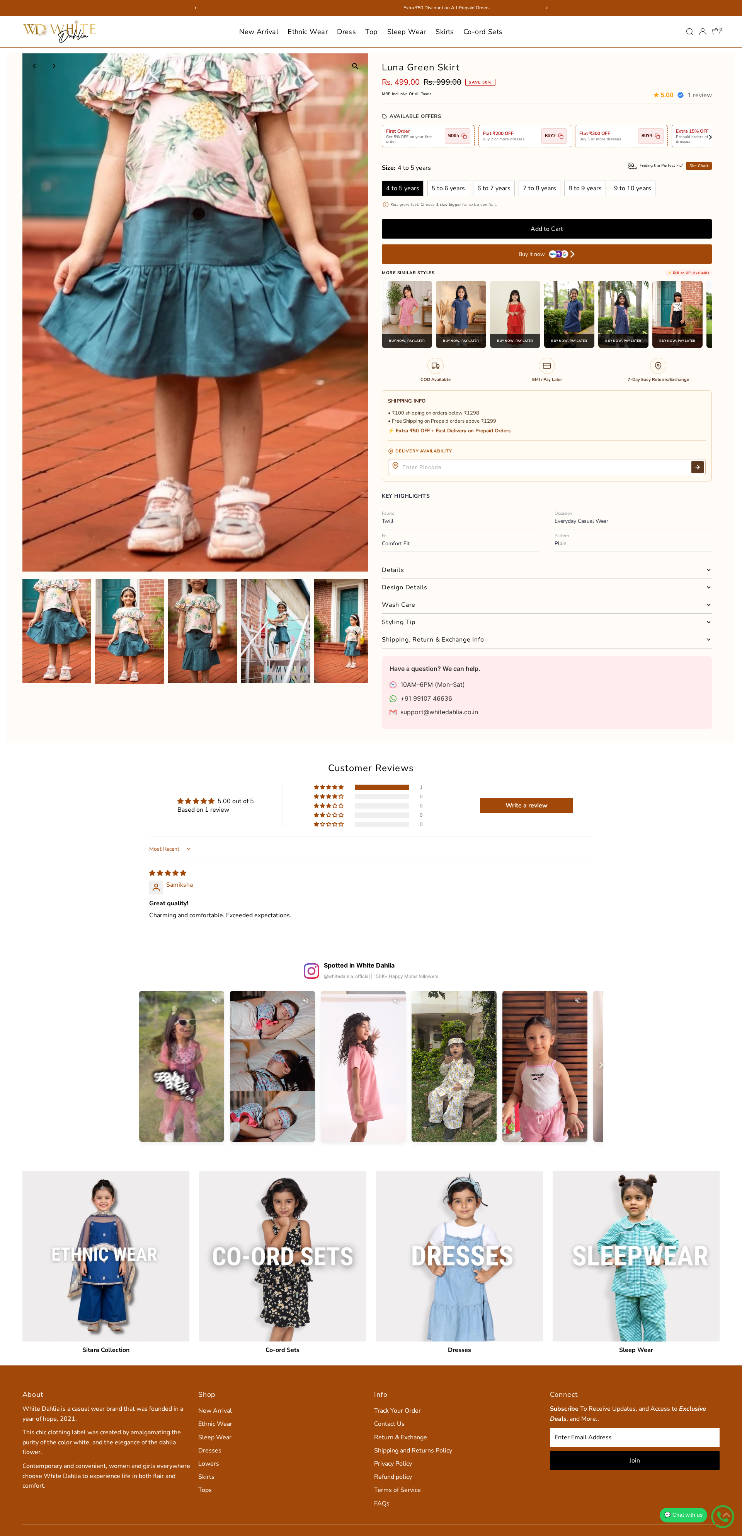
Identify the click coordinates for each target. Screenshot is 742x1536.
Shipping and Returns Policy (413, 1450)
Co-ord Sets (483, 31)
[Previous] (35, 66)
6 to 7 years (494, 188)
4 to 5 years (402, 188)
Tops (205, 1490)
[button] (329, 787)
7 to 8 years (539, 188)
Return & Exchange (400, 1437)
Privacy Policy (393, 1463)
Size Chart (698, 166)
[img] (167, 873)
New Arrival (258, 31)
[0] (716, 31)
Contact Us (389, 1424)
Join (635, 1460)
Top (371, 31)
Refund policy (393, 1477)
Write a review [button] (526, 805)
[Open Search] (689, 31)
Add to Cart (547, 229)
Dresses (209, 1450)
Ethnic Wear (308, 31)
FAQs (382, 1503)
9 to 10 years (632, 188)
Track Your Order (397, 1410)
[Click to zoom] (355, 66)
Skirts (445, 31)
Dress (346, 31)
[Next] (54, 66)
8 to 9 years (585, 188)
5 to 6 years (448, 188)
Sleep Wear (407, 31)
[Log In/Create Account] (702, 31)
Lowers (208, 1463)
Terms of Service (397, 1490)
